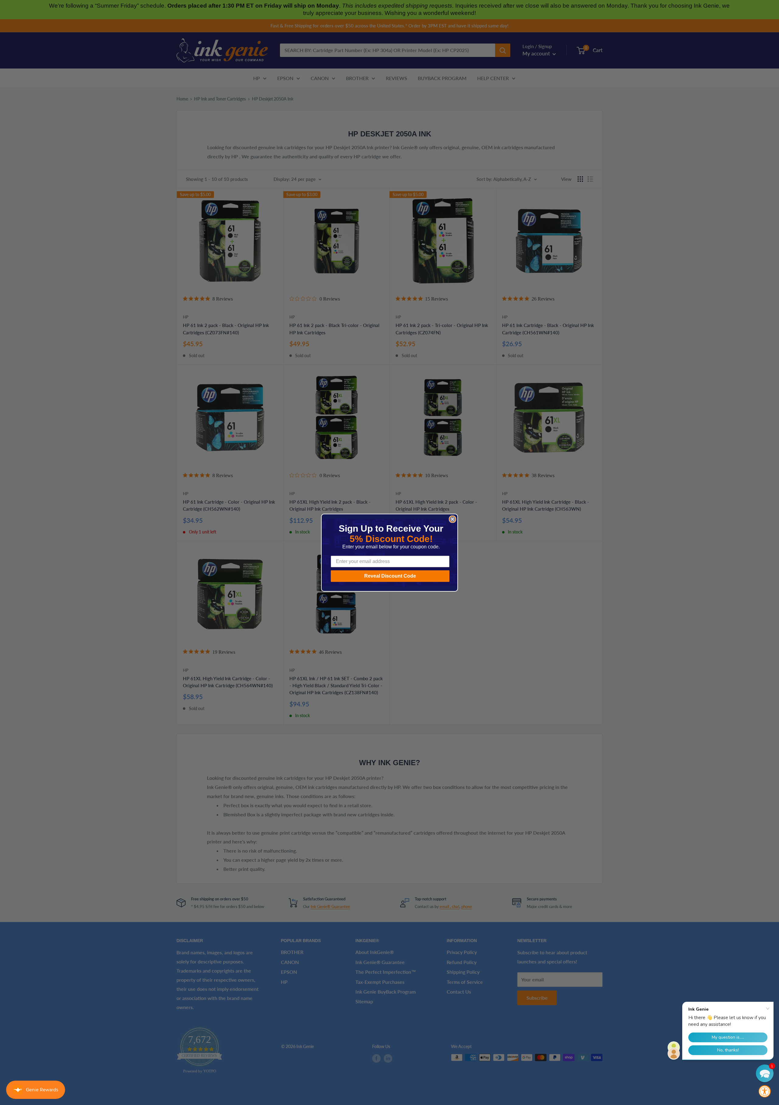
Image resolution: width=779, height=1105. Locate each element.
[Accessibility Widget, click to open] (765, 1091)
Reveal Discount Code (390, 576)
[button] (765, 1073)
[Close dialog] (452, 519)
